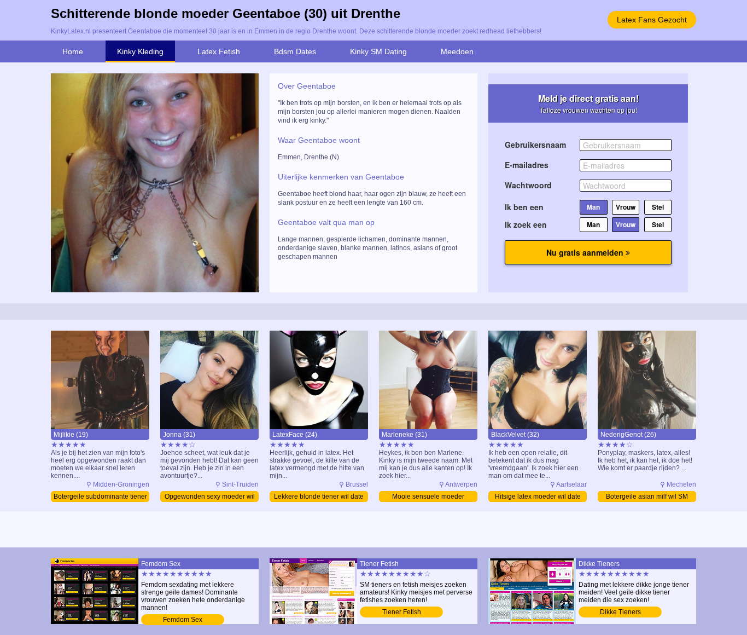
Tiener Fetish (401, 612)
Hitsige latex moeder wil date (538, 496)
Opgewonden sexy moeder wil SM (210, 497)
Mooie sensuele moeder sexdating (428, 497)
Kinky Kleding (140, 51)
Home (72, 51)
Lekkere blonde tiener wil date (319, 496)
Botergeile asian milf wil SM (647, 496)
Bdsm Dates (295, 51)
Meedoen (457, 51)
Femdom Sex (182, 620)
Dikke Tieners (620, 612)
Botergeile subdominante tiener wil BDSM (100, 497)
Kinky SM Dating (378, 51)
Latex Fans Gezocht (652, 19)
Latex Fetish (218, 51)
